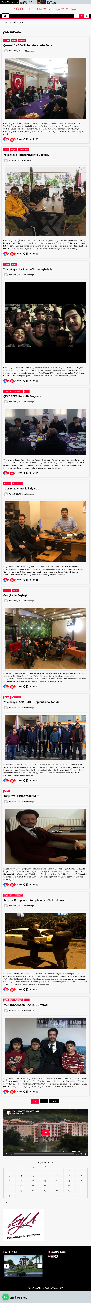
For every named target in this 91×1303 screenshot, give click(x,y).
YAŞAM (13, 150)
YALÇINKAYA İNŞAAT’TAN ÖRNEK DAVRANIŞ (22, 2)
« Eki (5, 1202)
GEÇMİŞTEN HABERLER (13, 391)
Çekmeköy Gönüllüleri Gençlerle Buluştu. (47, 2)
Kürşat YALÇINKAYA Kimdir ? (21, 796)
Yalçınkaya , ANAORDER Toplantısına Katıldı (31, 702)
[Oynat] (6, 1154)
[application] (45, 1132)
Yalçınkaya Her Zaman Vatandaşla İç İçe (28, 269)
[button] (76, 16)
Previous (6, 1266)
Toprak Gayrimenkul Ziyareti (21, 488)
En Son (6, 40)
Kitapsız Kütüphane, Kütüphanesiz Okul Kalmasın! (34, 900)
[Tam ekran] (85, 1154)
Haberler (21, 40)
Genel (14, 40)
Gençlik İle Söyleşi (15, 595)
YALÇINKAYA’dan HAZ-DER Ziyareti (25, 1005)
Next (54, 1101)
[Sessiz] (81, 1154)
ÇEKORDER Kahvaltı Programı (22, 396)
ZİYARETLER (23, 150)
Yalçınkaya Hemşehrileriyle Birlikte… (26, 154)
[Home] (5, 16)
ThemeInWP (57, 1288)
